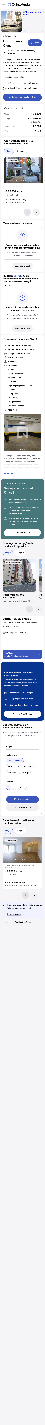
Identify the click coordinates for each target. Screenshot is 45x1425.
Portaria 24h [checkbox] (13, 767)
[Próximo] (36, 212)
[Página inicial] (19, 4)
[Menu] (3, 4)
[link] (22, 799)
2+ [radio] (15, 787)
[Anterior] (27, 212)
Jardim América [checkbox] (15, 761)
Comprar (21, 151)
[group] (23, 181)
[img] (23, 170)
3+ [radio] (21, 787)
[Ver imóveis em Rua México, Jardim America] (33, 13)
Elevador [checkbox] (28, 767)
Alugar (9, 151)
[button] (23, 181)
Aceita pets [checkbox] (26, 773)
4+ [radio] (27, 787)
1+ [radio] (9, 787)
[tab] (9, 746)
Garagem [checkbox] (12, 773)
